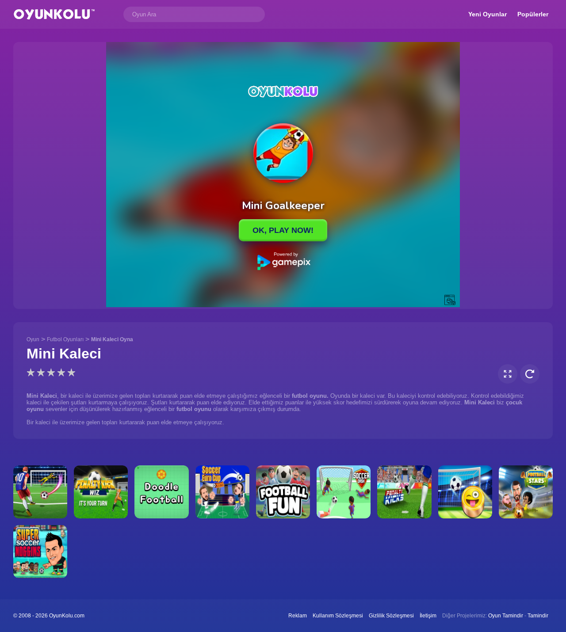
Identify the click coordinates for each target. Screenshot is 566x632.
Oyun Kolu (54, 14)
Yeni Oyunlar (487, 14)
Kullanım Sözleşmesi (338, 616)
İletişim (428, 616)
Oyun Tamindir (505, 616)
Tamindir (538, 616)
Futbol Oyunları (65, 339)
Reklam (297, 616)
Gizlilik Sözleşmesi (391, 616)
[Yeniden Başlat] (529, 374)
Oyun (33, 339)
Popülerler (532, 14)
